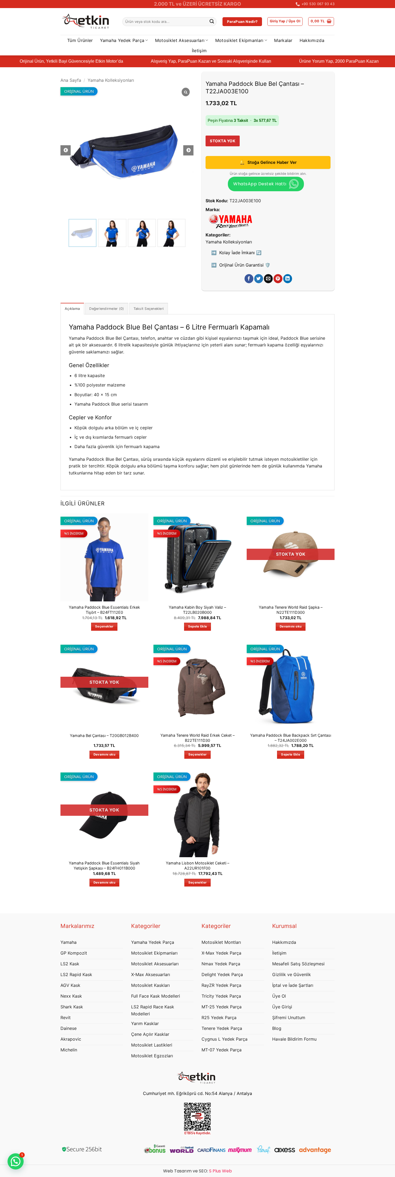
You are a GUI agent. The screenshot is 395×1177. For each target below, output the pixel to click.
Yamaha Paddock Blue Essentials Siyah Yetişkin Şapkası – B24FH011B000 (104, 865)
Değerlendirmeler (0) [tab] (106, 309)
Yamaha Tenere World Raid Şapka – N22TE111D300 (290, 610)
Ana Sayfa (70, 80)
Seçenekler (104, 626)
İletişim (199, 50)
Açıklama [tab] (72, 309)
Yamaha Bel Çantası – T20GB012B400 (104, 735)
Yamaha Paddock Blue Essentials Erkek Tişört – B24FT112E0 (104, 610)
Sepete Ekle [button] (197, 626)
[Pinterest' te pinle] (278, 278)
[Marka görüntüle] (231, 221)
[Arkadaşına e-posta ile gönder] (268, 278)
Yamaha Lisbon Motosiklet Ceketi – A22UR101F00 (197, 865)
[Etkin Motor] (87, 21)
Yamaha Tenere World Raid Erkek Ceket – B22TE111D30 (197, 738)
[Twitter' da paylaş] (258, 278)
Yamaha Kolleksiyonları (111, 80)
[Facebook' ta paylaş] (249, 278)
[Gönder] (211, 21)
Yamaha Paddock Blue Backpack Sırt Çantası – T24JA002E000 (290, 738)
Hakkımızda (312, 40)
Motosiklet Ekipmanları (239, 40)
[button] (285, 21)
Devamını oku (290, 626)
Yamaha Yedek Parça (122, 40)
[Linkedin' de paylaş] (287, 278)
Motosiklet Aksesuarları (179, 40)
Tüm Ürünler (80, 40)
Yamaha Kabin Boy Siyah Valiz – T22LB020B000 (197, 610)
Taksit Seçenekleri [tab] (149, 309)
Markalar (283, 40)
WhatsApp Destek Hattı (259, 184)
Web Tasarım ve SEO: (197, 1171)
